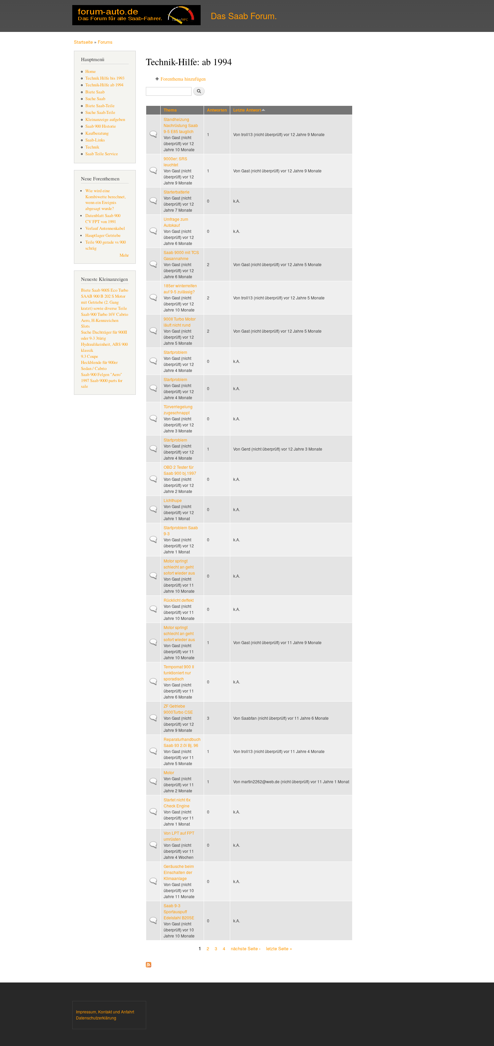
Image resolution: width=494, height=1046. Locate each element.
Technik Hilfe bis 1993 (104, 78)
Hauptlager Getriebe (103, 235)
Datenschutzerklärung (96, 1017)
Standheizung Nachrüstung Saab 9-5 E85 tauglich (181, 125)
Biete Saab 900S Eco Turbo (104, 290)
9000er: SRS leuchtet (175, 161)
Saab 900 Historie (100, 126)
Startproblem (175, 352)
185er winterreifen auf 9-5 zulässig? (180, 288)
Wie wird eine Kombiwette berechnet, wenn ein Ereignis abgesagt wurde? (105, 200)
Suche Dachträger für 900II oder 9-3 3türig (104, 335)
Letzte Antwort (247, 110)
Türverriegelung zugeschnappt (178, 409)
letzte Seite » (279, 948)
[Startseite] (137, 16)
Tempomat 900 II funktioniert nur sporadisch (179, 672)
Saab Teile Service (101, 154)
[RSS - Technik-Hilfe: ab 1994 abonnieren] (148, 963)
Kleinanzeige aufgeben (105, 119)
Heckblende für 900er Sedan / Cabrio (99, 365)
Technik (92, 147)
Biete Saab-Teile (100, 106)
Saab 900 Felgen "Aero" (101, 374)
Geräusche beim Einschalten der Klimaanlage (179, 872)
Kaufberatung (97, 133)
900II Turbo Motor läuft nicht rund (180, 322)
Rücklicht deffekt (179, 600)
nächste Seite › (245, 948)
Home (90, 71)
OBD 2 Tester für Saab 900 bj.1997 (180, 470)
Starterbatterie (177, 192)
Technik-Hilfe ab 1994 (104, 85)
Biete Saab (95, 92)
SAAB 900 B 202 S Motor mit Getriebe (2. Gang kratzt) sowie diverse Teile (104, 302)
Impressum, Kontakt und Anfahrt (105, 1011)
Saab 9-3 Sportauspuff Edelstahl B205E (179, 911)
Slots (85, 326)
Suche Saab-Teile (100, 112)
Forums (105, 42)
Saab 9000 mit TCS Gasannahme (181, 255)
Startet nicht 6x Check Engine (177, 802)
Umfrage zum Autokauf (176, 222)
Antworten (217, 110)
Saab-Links (95, 140)
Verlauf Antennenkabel (105, 228)
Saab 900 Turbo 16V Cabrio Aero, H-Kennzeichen (104, 317)
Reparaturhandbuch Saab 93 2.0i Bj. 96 (182, 742)
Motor (169, 772)
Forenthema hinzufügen (183, 79)
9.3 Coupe (89, 356)
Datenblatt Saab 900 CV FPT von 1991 (102, 218)
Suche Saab (95, 98)
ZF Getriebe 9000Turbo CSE (178, 709)
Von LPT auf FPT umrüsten (179, 836)
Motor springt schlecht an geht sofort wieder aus (179, 567)
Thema (170, 110)
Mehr (124, 255)
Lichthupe (173, 500)
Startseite (83, 42)
